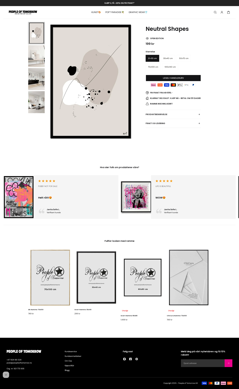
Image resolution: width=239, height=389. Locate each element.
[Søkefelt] (215, 12)
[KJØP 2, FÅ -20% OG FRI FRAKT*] (119, 3)
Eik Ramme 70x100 (35, 309)
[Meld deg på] (228, 363)
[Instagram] (124, 359)
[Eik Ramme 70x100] (50, 277)
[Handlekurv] (228, 12)
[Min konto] (222, 12)
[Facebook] (131, 359)
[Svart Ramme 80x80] (143, 277)
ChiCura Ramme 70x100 (177, 316)
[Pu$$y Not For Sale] (60, 197)
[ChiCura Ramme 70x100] (189, 277)
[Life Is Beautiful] (178, 197)
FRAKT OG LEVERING (155, 123)
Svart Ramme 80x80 (129, 316)
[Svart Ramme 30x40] (96, 277)
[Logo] (23, 12)
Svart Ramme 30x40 (82, 309)
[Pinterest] (137, 359)
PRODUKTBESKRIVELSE (156, 114)
